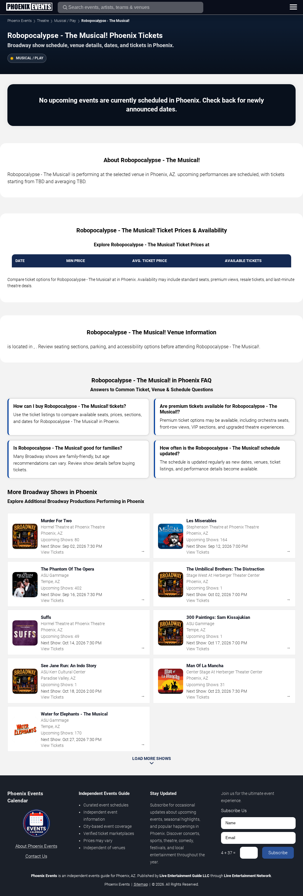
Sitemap (141, 884)
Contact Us (36, 856)
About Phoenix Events (36, 846)
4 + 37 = (228, 852)
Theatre (43, 21)
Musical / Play (65, 21)
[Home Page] (29, 7)
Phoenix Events (19, 21)
